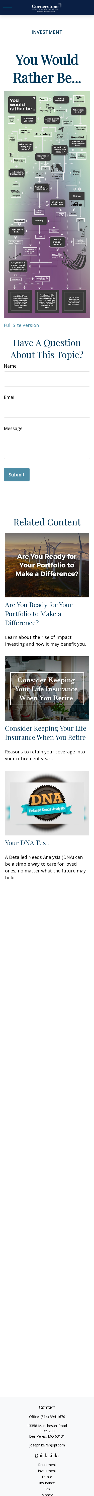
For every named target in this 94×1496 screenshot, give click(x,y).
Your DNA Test (26, 842)
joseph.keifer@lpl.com (47, 1445)
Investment (47, 1470)
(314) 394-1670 (53, 1416)
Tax (47, 1488)
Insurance (47, 1482)
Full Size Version (21, 325)
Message (13, 428)
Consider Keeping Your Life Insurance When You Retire (45, 732)
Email (10, 397)
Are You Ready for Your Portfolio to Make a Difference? (38, 613)
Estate (47, 1476)
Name (10, 366)
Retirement (47, 1464)
